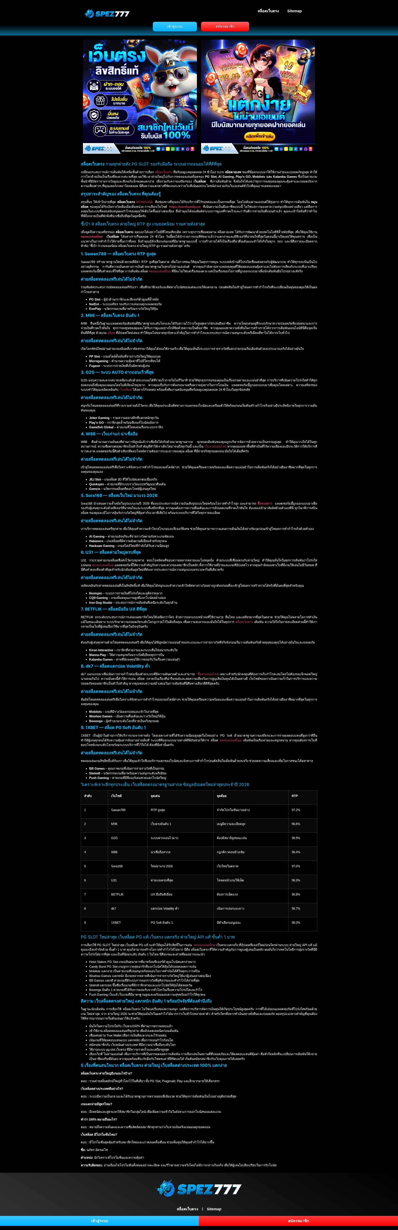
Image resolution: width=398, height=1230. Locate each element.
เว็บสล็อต (125, 389)
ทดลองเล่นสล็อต (92, 236)
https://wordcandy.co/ (185, 206)
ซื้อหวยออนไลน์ (208, 674)
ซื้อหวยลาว (264, 503)
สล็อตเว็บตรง (268, 11)
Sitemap (294, 11)
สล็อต (111, 333)
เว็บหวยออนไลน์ (215, 446)
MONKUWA (144, 202)
